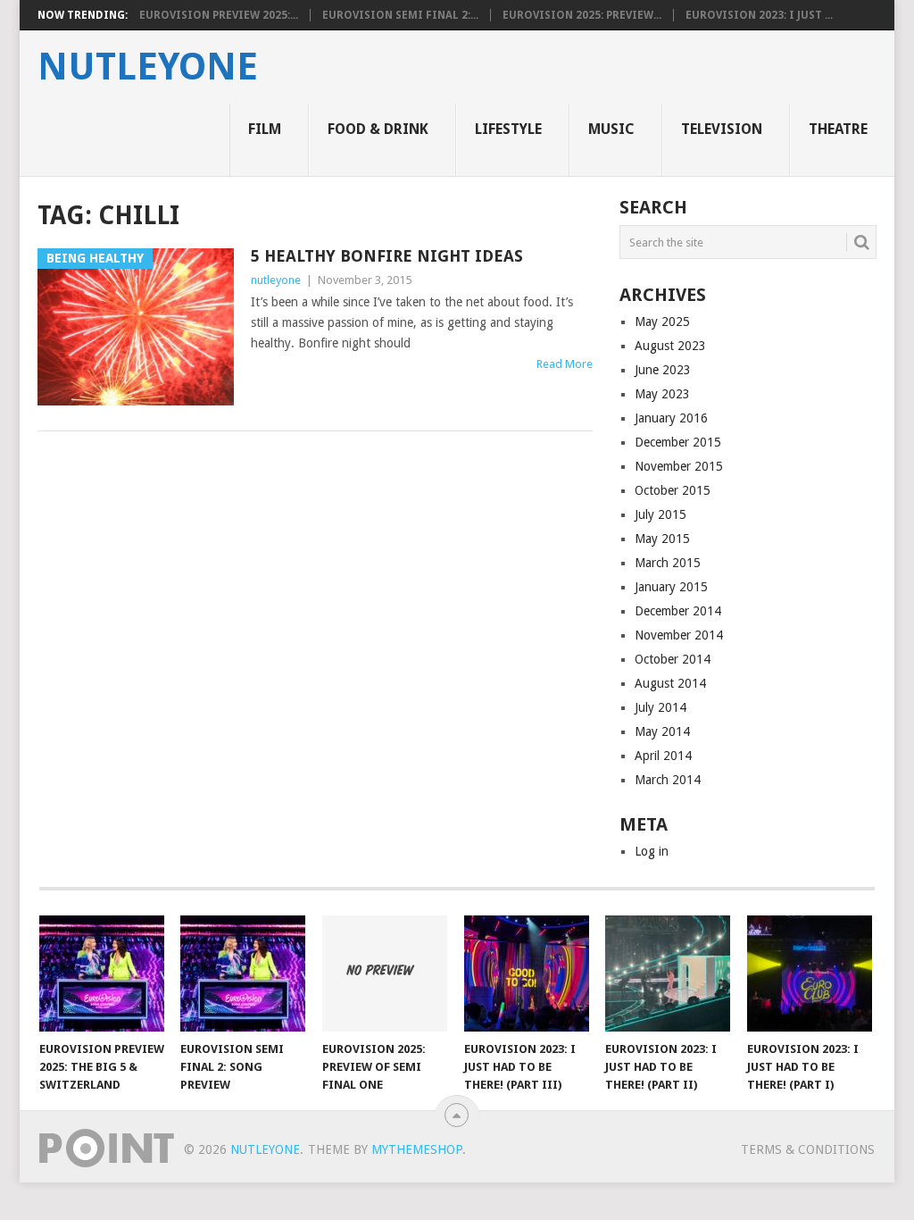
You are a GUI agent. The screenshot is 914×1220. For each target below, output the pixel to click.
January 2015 (671, 587)
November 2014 (679, 635)
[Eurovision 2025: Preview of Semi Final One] (384, 973)
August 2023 (670, 345)
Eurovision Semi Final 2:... (400, 15)
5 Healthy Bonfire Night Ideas (387, 256)
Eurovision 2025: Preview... (582, 15)
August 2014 (670, 683)
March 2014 (668, 780)
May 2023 (662, 394)
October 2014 (672, 659)
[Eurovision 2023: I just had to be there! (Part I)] (809, 973)
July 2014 (660, 707)
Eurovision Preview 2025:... (218, 15)
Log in (652, 851)
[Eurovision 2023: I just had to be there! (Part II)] (667, 973)
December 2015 (678, 442)
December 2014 (678, 611)
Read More (564, 364)
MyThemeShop (416, 1149)
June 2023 (663, 370)
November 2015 (679, 466)
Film (264, 129)
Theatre (838, 129)
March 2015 (668, 563)
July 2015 (660, 514)
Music (611, 129)
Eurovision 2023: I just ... (759, 15)
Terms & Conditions (808, 1149)
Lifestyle (508, 129)
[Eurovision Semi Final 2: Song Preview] (242, 973)
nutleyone (147, 67)
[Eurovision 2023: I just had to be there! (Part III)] (526, 973)
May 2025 (662, 321)
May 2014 (662, 731)
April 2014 (663, 755)
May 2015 (662, 538)
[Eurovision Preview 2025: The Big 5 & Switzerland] (101, 973)
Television (721, 129)
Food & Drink (378, 129)
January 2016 (671, 418)
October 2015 (672, 490)
